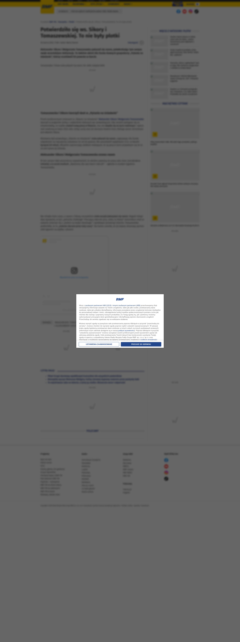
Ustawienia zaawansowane (99, 344)
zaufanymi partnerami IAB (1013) (98, 305)
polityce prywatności (126, 330)
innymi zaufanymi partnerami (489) (126, 305)
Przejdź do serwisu (141, 344)
